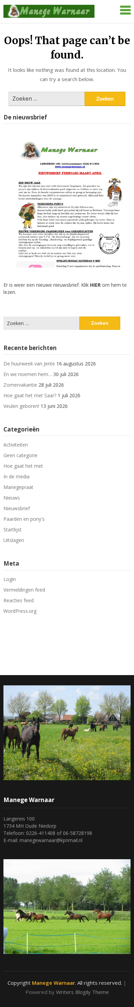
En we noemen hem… (27, 374)
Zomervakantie (20, 385)
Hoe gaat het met (23, 466)
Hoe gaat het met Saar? (29, 395)
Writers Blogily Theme (82, 992)
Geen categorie (20, 455)
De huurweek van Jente (29, 363)
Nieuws (11, 497)
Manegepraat (18, 487)
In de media (16, 476)
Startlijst (12, 529)
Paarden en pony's (24, 519)
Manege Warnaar (53, 982)
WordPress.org (19, 611)
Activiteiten (15, 444)
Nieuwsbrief (16, 508)
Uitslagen (13, 540)
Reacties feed (18, 600)
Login (9, 579)
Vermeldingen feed (24, 589)
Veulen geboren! (21, 406)
